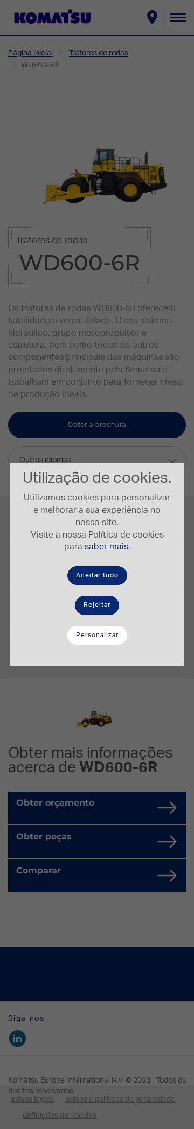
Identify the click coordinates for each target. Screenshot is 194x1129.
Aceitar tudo (97, 575)
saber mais (106, 546)
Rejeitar (97, 605)
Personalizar (97, 635)
